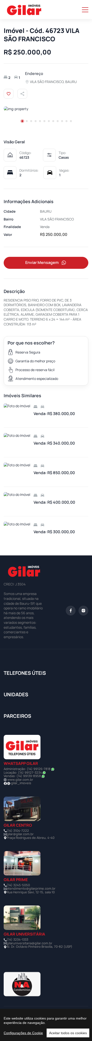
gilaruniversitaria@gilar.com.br (29, 943)
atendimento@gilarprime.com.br (31, 888)
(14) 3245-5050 (18, 885)
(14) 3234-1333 (17, 939)
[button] (22, 121)
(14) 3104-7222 (18, 830)
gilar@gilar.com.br (20, 834)
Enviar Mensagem (42, 262)
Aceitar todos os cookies (68, 1033)
